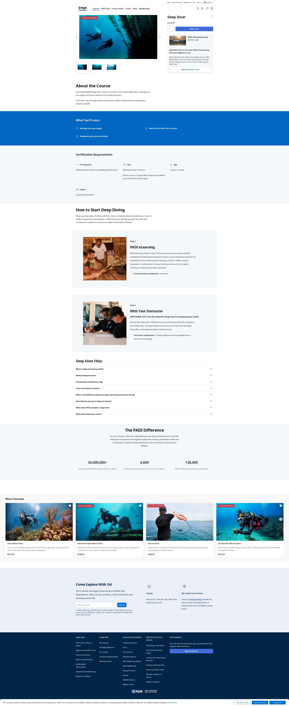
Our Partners (128, 652)
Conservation (118, 8)
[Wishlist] (207, 9)
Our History (103, 652)
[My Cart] (211, 9)
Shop (135, 8)
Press (125, 647)
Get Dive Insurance (83, 655)
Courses (95, 8)
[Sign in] (202, 9)
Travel (128, 8)
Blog (168, 2)
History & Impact (129, 671)
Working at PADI (105, 661)
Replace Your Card (189, 2)
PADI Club (105, 8)
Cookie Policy (172, 702)
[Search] (197, 9)
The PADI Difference (106, 647)
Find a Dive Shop (177, 2)
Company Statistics (130, 643)
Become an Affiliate (83, 676)
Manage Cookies (242, 702)
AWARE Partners (129, 680)
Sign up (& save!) (191, 651)
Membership (144, 8)
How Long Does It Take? (155, 670)
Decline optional (260, 702)
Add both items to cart (190, 69)
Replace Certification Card (86, 650)
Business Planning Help (155, 665)
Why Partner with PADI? (155, 645)
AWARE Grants (128, 684)
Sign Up (122, 605)
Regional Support (153, 682)
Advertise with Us (129, 657)
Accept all (277, 702)
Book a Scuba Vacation (84, 659)
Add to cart (194, 29)
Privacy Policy (195, 599)
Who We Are (104, 643)
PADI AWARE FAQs (129, 666)
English (207, 2)
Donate (125, 675)
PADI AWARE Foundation (132, 661)
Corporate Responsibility (108, 657)
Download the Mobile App (86, 672)
